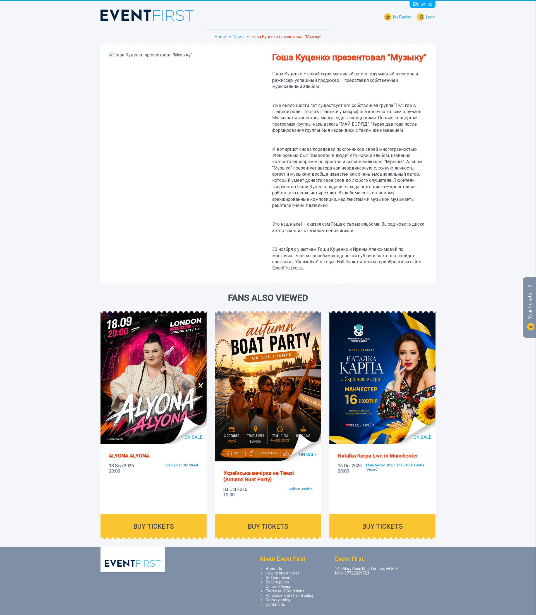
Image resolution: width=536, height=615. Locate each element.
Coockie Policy (278, 586)
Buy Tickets (153, 526)
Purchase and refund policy (290, 595)
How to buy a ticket (282, 573)
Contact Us (275, 604)
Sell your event (279, 577)
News (239, 36)
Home (220, 36)
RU (430, 4)
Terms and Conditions (285, 591)
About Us (274, 568)
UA (423, 4)
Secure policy (277, 582)
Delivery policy (278, 600)
